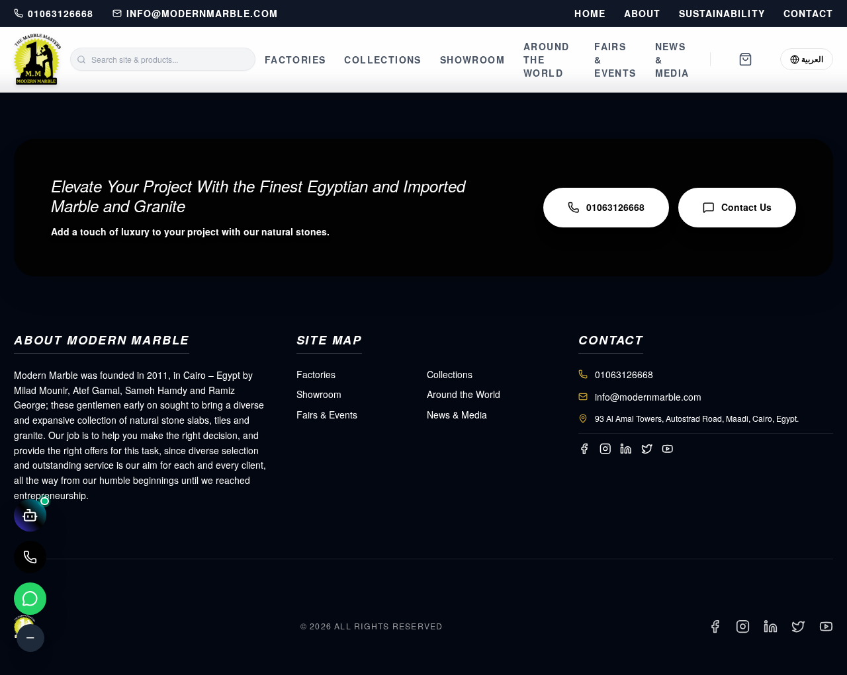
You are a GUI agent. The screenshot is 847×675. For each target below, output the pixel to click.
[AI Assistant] (30, 515)
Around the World (546, 59)
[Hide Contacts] (30, 638)
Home (589, 13)
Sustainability (722, 13)
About (642, 13)
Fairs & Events (615, 59)
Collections (382, 59)
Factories (295, 59)
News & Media (672, 59)
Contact (808, 13)
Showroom (472, 59)
